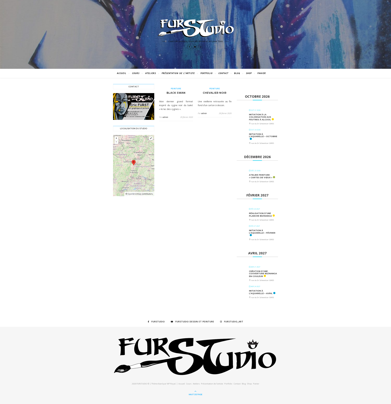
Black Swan (176, 92)
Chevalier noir (215, 92)
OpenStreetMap (134, 194)
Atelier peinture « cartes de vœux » (260, 176)
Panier (262, 73)
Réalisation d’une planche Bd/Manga (260, 214)
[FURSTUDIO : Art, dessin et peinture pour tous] (195, 28)
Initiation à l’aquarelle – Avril (260, 292)
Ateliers (150, 73)
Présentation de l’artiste (178, 73)
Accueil (121, 73)
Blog (237, 73)
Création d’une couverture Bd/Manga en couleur (263, 273)
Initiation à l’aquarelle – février (262, 231)
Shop (249, 73)
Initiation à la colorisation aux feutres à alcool (260, 117)
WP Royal (171, 383)
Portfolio (207, 73)
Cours (135, 73)
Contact (223, 73)
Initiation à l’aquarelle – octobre (263, 135)
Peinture (176, 88)
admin (165, 117)
